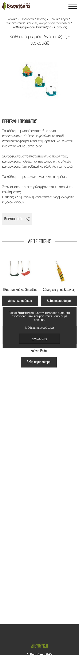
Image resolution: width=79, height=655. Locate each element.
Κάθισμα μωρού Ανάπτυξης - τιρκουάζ (40, 27)
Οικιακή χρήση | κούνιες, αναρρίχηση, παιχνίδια (38, 23)
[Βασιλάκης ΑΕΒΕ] (16, 6)
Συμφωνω (39, 339)
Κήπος (41, 19)
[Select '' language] (62, 6)
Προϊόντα (27, 19)
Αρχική (12, 19)
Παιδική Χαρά (59, 19)
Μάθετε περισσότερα (39, 328)
